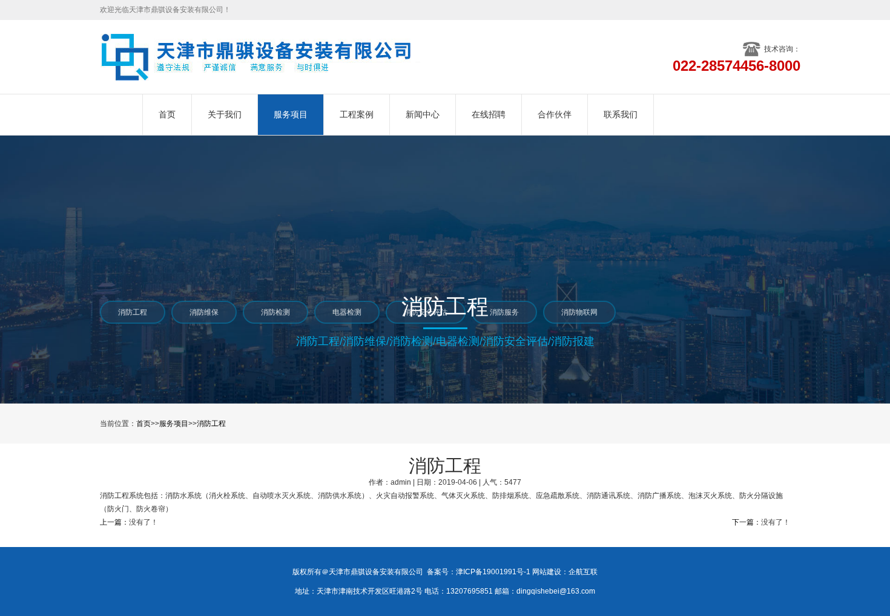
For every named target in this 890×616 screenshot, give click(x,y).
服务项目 (291, 114)
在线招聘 (489, 114)
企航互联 (583, 572)
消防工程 (211, 423)
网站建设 (546, 572)
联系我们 (621, 114)
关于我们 (225, 114)
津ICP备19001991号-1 (493, 572)
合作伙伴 (555, 114)
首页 (167, 114)
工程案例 (357, 114)
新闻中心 (423, 114)
